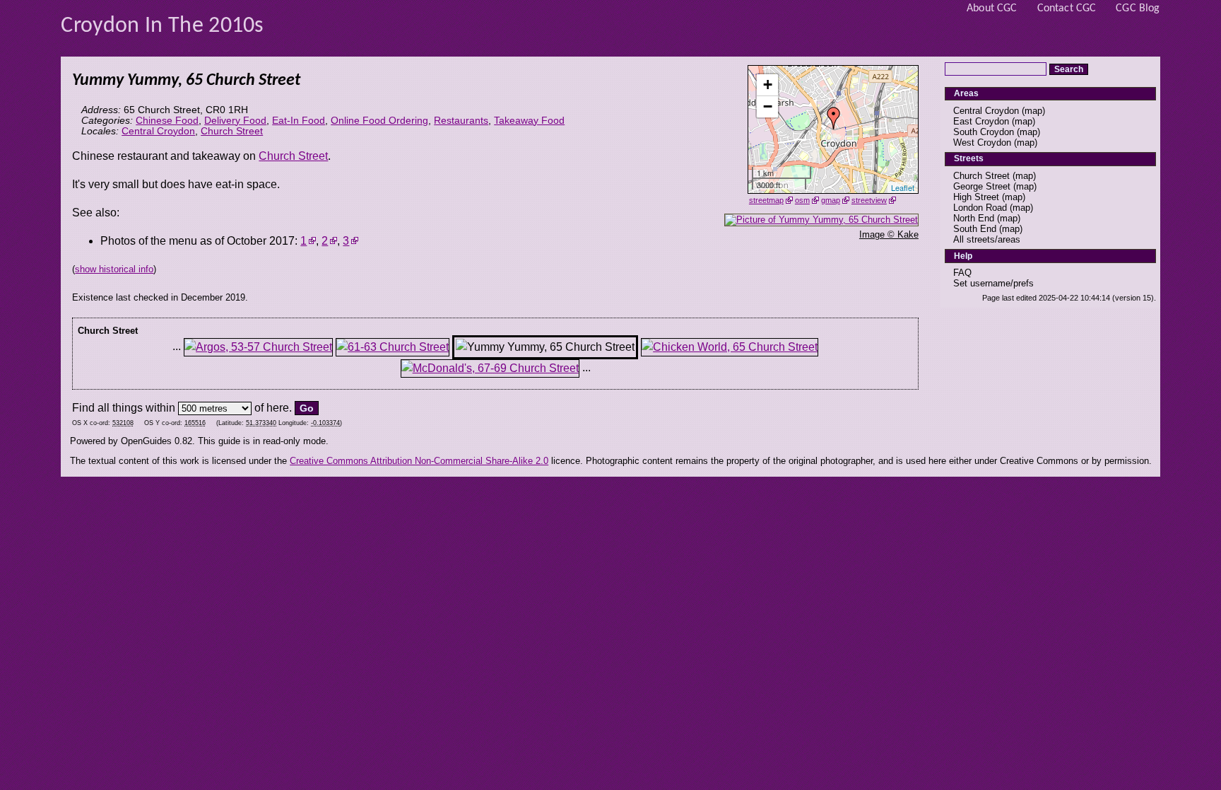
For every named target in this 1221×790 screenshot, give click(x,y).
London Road (980, 207)
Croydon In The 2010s (162, 26)
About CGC (992, 8)
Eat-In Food (298, 120)
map (1033, 110)
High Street (976, 197)
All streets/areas (986, 239)
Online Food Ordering (379, 120)
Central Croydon (158, 131)
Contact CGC (1067, 8)
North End (973, 218)
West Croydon (982, 142)
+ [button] (767, 84)
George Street (981, 186)
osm (802, 200)
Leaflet (902, 187)
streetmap (766, 200)
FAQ (962, 272)
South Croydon (983, 132)
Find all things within (123, 408)
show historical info (114, 269)
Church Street (232, 131)
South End (974, 228)
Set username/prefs (993, 283)
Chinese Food (167, 120)
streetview (869, 200)
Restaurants (461, 120)
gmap (830, 200)
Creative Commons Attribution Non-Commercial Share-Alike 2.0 (419, 460)
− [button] (767, 106)
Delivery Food (235, 120)
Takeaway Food (529, 120)
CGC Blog (1138, 8)
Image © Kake (889, 234)
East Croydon (981, 121)
